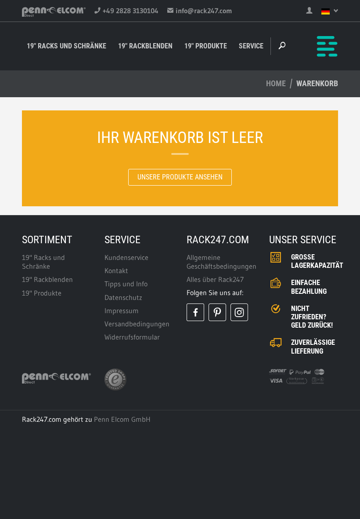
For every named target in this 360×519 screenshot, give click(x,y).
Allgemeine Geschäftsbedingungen (221, 261)
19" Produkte (205, 46)
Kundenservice (126, 257)
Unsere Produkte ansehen (180, 177)
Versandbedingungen (136, 323)
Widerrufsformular (132, 337)
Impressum (121, 310)
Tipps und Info (126, 283)
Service (251, 46)
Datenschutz (123, 297)
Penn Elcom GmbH (122, 419)
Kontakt (116, 270)
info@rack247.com (204, 10)
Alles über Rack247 (215, 279)
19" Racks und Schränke (66, 46)
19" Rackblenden (145, 46)
